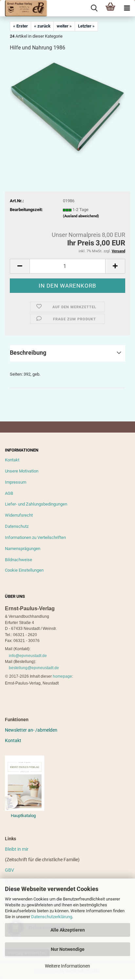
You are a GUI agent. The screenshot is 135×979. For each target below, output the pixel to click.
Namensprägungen (22, 548)
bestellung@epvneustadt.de (34, 668)
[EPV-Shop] (23, 8)
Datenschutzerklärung (51, 916)
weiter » (64, 26)
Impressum (15, 482)
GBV (9, 870)
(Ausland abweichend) (81, 216)
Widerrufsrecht (19, 515)
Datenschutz (17, 526)
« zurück (42, 26)
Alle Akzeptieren (67, 930)
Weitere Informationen (67, 966)
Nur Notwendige (68, 949)
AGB (9, 493)
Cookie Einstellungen (24, 570)
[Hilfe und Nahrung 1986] (67, 106)
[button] (19, 266)
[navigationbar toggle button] (127, 8)
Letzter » (86, 26)
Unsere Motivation (21, 471)
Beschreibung (28, 352)
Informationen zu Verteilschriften (35, 537)
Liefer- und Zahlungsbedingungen (36, 504)
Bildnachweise (18, 559)
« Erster (20, 26)
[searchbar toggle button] (94, 8)
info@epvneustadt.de (28, 655)
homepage (62, 676)
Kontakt (12, 459)
